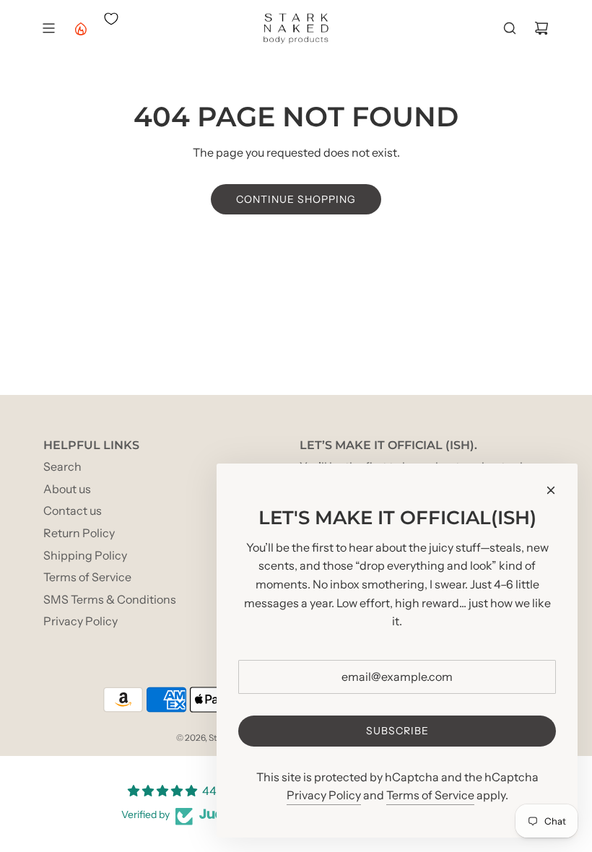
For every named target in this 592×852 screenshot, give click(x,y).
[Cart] (541, 28)
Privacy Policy (324, 795)
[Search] (510, 28)
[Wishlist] (111, 18)
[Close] (551, 490)
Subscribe (397, 730)
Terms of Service (430, 795)
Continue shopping (296, 199)
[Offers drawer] (80, 28)
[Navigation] (48, 28)
